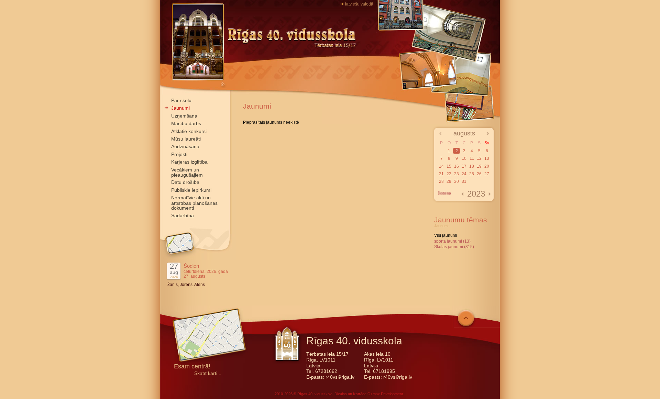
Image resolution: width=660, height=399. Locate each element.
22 (449, 173)
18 (471, 166)
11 (472, 158)
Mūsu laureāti (186, 139)
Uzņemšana (184, 116)
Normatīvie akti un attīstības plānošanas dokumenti (194, 203)
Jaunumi (180, 108)
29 (449, 181)
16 (456, 166)
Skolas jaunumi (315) (454, 246)
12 (479, 158)
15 (449, 166)
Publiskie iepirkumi (191, 190)
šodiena (444, 193)
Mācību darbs (186, 123)
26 (479, 173)
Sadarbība (182, 215)
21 (441, 173)
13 (486, 158)
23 (456, 173)
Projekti (179, 154)
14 (441, 166)
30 (456, 181)
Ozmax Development (385, 394)
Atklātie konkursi (189, 131)
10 (464, 158)
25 (471, 173)
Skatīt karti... (207, 373)
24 (464, 173)
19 (479, 166)
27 (486, 173)
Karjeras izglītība (189, 162)
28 (441, 181)
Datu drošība (185, 182)
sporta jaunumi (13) (452, 241)
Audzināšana (185, 146)
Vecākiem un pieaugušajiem (187, 172)
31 (464, 181)
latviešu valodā (359, 4)
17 (464, 166)
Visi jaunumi (445, 235)
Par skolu (181, 100)
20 (486, 166)
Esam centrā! (192, 367)
